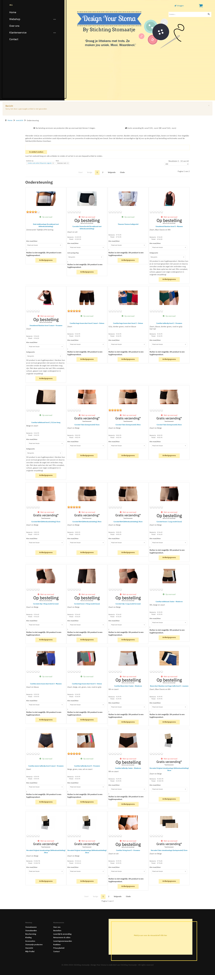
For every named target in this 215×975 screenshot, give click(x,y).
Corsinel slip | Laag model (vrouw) (128, 604)
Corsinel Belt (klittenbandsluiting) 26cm (128, 521)
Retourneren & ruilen (61, 938)
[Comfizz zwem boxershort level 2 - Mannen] (46, 658)
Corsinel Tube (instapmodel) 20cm (128, 425)
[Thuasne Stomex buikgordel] (128, 198)
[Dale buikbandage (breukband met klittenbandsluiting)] (46, 198)
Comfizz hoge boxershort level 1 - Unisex (87, 684)
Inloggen (180, 6)
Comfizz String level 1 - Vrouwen (128, 850)
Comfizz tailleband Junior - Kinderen (169, 601)
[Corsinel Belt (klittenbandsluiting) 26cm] (128, 493)
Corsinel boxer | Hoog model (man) (87, 604)
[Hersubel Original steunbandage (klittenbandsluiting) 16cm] (169, 740)
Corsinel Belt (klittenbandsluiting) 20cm (86, 521)
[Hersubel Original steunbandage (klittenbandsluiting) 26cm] (87, 822)
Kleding (28, 938)
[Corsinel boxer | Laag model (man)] (169, 493)
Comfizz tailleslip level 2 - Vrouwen (169, 323)
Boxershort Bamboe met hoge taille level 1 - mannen (169, 686)
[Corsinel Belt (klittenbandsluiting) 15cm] (46, 493)
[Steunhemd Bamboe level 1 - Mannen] (169, 198)
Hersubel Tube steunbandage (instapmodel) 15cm (169, 850)
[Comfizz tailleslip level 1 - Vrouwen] (87, 740)
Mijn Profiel (29, 952)
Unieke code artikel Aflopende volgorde (40, 163)
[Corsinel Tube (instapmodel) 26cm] (169, 397)
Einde (122, 172)
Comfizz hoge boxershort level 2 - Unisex (128, 323)
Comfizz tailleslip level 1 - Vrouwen (87, 766)
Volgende (112, 172)
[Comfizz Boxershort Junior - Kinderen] (128, 658)
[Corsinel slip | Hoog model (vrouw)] (46, 576)
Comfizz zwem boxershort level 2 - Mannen (46, 684)
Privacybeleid (58, 948)
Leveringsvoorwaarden (62, 941)
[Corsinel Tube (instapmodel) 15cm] (87, 397)
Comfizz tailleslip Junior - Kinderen (128, 768)
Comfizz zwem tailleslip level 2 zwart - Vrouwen (45, 766)
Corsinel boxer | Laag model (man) (169, 521)
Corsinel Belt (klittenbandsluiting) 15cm (45, 521)
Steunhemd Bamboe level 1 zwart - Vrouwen (46, 325)
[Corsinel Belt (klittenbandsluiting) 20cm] (87, 493)
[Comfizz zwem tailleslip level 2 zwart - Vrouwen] (46, 740)
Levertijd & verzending (62, 934)
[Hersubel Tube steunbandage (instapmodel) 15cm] (169, 822)
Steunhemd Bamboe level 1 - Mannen (169, 226)
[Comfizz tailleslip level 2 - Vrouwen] (169, 297)
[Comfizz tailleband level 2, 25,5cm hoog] (46, 397)
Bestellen (57, 931)
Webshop (14, 19)
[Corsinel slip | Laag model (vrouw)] (128, 576)
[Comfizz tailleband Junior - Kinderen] (169, 576)
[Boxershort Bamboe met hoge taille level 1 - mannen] (169, 658)
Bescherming (30, 934)
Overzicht (29, 948)
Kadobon (57, 945)
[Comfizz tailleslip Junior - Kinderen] (128, 740)
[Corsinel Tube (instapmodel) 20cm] (128, 397)
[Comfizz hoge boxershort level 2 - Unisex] (128, 297)
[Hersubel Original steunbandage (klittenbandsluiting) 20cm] (46, 822)
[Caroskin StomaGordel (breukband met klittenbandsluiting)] (87, 198)
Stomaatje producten (34, 945)
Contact (13, 39)
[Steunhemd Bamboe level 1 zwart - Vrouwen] (46, 297)
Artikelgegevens (46, 260)
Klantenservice (18, 32)
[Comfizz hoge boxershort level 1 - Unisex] (87, 658)
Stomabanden (31, 931)
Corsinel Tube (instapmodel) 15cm (87, 425)
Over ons (14, 26)
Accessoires (30, 941)
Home (12, 12)
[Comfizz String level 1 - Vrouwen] (128, 822)
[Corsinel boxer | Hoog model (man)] (87, 576)
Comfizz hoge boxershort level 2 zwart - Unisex (87, 323)
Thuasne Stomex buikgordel (128, 224)
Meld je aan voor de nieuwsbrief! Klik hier (150, 935)
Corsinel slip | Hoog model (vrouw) (46, 604)
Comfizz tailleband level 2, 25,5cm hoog (45, 422)
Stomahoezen (31, 927)
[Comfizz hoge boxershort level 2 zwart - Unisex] (87, 297)
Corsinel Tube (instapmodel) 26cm (169, 425)
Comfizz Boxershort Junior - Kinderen (128, 686)
